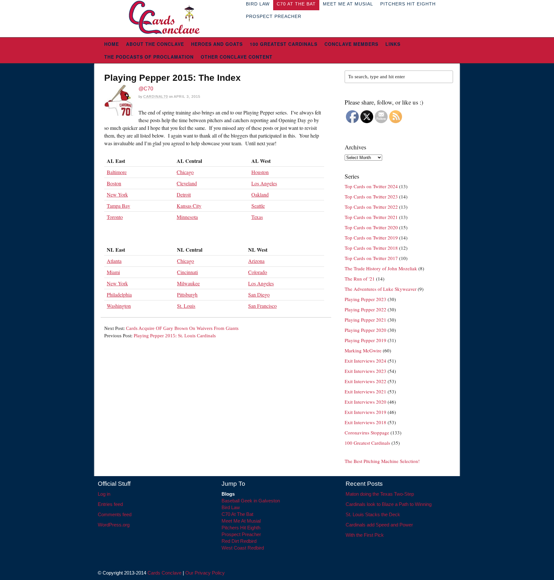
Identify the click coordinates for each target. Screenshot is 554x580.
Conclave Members (351, 44)
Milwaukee (188, 283)
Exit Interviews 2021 (365, 391)
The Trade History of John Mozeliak (381, 268)
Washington (119, 305)
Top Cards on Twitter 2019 (371, 237)
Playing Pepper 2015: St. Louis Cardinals (175, 335)
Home (111, 44)
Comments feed (114, 514)
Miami (113, 272)
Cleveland (187, 183)
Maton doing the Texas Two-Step (380, 494)
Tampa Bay (118, 205)
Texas (257, 217)
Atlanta (114, 260)
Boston (114, 183)
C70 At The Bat (237, 514)
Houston (260, 172)
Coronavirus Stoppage (367, 432)
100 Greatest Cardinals (283, 44)
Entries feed (110, 504)
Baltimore (117, 172)
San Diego (259, 294)
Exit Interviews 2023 (365, 371)
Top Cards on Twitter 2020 (371, 227)
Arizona (256, 260)
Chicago (185, 172)
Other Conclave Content (237, 57)
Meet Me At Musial (241, 521)
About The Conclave (155, 44)
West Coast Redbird (243, 548)
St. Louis (186, 305)
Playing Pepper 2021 (365, 319)
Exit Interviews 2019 (365, 412)
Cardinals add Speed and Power (379, 524)
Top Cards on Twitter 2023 (371, 196)
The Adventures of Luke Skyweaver (380, 289)
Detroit (184, 194)
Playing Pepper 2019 (365, 340)
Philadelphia (119, 294)
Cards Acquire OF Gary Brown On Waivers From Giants (182, 328)
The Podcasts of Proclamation (149, 57)
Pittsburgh (187, 294)
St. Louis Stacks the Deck (373, 514)
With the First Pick (365, 535)
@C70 (145, 88)
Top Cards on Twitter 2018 (371, 248)
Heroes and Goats (217, 44)
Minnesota (187, 217)
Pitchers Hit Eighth (241, 527)
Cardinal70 (155, 96)
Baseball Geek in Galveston (251, 500)
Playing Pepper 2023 (365, 299)
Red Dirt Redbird (239, 541)
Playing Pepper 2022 (365, 309)
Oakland (260, 194)
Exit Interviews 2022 (365, 381)
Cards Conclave (164, 573)
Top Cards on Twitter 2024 (371, 186)
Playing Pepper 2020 (365, 330)
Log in (104, 494)
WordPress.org (114, 524)
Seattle (258, 205)
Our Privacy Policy (205, 573)
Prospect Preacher (273, 16)
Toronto (115, 217)
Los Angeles (264, 183)
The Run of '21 (360, 278)
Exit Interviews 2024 (365, 360)
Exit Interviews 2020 (365, 402)
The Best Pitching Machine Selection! (382, 461)
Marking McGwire (363, 350)
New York (117, 194)
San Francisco (262, 305)
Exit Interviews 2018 (365, 422)
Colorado (257, 272)
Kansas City (189, 205)
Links (392, 44)
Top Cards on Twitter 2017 (371, 258)
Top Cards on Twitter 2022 (371, 207)
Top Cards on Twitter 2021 (371, 217)
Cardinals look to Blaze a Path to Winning (389, 504)
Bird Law (231, 507)
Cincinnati (187, 272)
